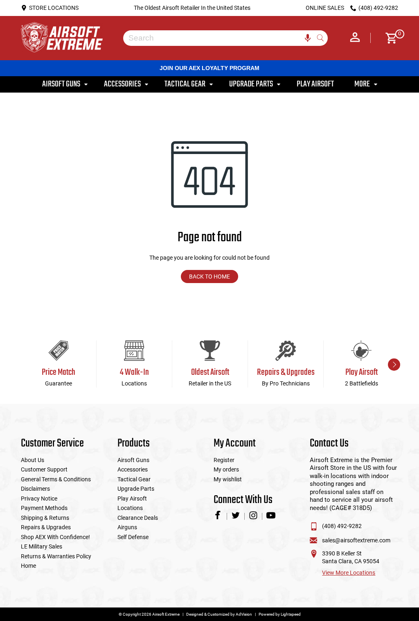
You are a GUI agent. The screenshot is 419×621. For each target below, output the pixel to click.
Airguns (127, 527)
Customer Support (44, 469)
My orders (226, 469)
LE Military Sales (41, 546)
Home (28, 565)
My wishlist (228, 479)
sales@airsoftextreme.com (356, 540)
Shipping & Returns (45, 517)
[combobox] (219, 38)
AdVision (244, 614)
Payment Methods (44, 508)
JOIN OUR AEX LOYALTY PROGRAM (209, 68)
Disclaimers (35, 488)
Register (224, 460)
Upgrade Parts (135, 488)
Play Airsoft (132, 498)
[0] (388, 38)
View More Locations (348, 572)
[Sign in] (355, 38)
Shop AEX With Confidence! (55, 537)
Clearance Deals (137, 517)
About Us (32, 460)
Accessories (132, 469)
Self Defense (133, 537)
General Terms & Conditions (56, 479)
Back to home (209, 276)
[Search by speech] (308, 38)
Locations (130, 508)
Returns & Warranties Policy (56, 556)
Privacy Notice (39, 498)
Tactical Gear (134, 479)
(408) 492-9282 (342, 526)
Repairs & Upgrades (46, 527)
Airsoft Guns (133, 460)
